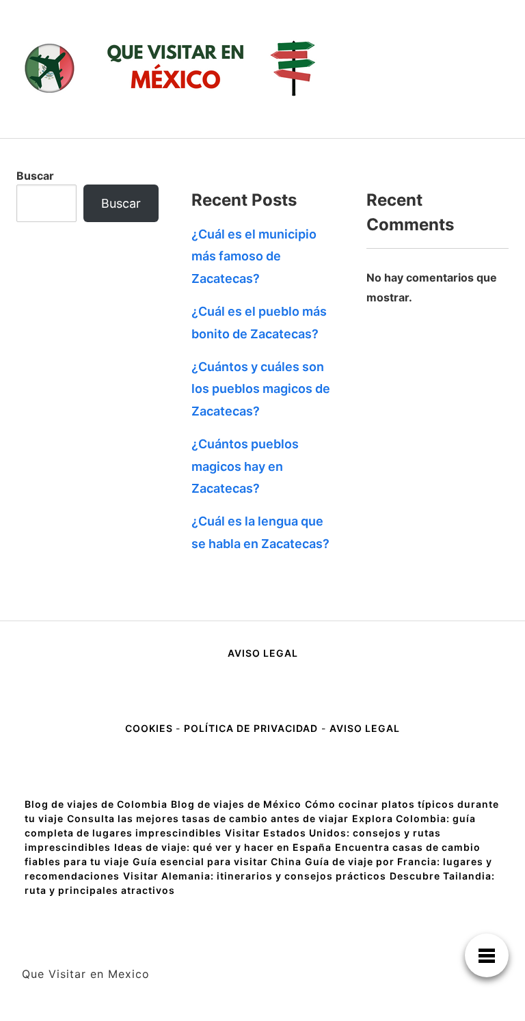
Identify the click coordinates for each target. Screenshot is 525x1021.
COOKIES (150, 728)
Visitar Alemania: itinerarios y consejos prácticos (254, 876)
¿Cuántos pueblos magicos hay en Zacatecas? (245, 466)
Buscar (35, 175)
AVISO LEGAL (263, 653)
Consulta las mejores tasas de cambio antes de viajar (208, 818)
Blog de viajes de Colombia (96, 804)
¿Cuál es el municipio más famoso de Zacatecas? (254, 256)
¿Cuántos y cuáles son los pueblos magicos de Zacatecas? (260, 388)
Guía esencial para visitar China (217, 861)
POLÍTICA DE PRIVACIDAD (251, 728)
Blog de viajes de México (236, 804)
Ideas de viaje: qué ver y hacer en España (223, 847)
